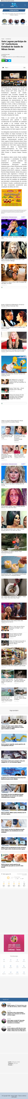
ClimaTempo (24, 874)
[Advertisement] (14, 911)
